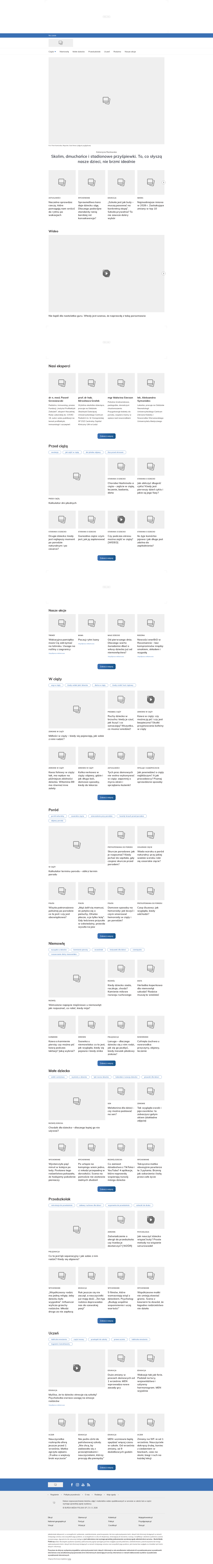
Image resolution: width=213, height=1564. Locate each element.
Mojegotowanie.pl (145, 1517)
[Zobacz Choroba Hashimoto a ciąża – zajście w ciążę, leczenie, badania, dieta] (121, 467)
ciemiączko (137, 950)
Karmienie (53, 1037)
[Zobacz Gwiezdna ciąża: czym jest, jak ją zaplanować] (91, 520)
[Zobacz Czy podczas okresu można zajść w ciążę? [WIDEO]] (121, 520)
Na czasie (52, 35)
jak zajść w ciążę (72, 452)
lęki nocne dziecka (101, 1077)
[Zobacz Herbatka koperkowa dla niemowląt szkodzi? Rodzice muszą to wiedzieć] (150, 969)
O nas (87, 1494)
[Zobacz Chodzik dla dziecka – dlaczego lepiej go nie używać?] (77, 1101)
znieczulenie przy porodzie (102, 816)
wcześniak (99, 950)
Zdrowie (82, 1037)
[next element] (163, 197)
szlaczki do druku (143, 1205)
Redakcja (98, 1494)
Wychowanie (84, 198)
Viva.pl (50, 1525)
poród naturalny (57, 816)
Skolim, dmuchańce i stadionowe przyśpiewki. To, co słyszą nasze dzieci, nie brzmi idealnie (106, 158)
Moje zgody (111, 1494)
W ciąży (52, 867)
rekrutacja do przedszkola (61, 1205)
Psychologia (143, 1232)
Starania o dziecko (117, 479)
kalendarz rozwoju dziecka (126, 1077)
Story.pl (141, 1525)
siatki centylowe (58, 1077)
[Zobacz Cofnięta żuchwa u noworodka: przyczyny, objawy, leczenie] (150, 1025)
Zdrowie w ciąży (56, 732)
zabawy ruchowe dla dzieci (90, 1205)
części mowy (79, 1339)
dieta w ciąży (100, 685)
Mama (80, 635)
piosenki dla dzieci (151, 1077)
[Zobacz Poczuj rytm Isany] (91, 623)
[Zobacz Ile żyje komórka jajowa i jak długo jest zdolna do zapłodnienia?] (150, 520)
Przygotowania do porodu (120, 847)
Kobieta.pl (112, 1517)
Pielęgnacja (113, 1037)
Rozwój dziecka (56, 1123)
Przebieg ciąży (114, 712)
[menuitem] (52, 51)
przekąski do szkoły (99, 1339)
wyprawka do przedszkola (118, 1205)
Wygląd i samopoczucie (148, 768)
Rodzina (141, 635)
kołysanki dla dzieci (118, 950)
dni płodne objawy (93, 452)
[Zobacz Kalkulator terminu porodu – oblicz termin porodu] (77, 845)
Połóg (51, 903)
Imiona (140, 198)
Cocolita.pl (112, 1525)
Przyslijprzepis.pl (145, 1521)
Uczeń (51, 1435)
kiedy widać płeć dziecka (78, 685)
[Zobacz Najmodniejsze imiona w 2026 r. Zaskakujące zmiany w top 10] (150, 182)
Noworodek (142, 1037)
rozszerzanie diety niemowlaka (64, 954)
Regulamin (54, 1494)
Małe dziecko (114, 635)
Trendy (52, 635)
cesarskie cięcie (77, 816)
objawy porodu (57, 821)
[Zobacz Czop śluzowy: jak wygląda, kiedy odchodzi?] (150, 891)
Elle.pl (50, 1517)
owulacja (54, 452)
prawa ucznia (119, 1339)
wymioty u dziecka (79, 1077)
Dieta (139, 981)
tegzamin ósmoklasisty (60, 1344)
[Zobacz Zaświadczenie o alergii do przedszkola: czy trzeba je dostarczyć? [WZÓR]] (121, 1220)
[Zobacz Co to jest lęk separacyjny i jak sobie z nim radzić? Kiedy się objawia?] (77, 1230)
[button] (106, 436)
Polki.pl (111, 1521)
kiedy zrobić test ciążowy (123, 685)
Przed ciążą (54, 499)
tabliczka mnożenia (59, 1339)
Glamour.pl (82, 1517)
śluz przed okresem (116, 452)
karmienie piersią (80, 950)
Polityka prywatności (72, 1494)
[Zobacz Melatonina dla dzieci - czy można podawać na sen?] (121, 1091)
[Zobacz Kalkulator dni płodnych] (77, 477)
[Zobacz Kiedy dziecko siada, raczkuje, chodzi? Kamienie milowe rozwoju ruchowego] (121, 969)
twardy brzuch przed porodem (131, 816)
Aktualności (55, 198)
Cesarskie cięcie (144, 847)
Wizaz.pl (81, 1525)
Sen (109, 1103)
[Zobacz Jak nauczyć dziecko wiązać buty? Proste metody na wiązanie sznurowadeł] (150, 1220)
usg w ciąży (56, 685)
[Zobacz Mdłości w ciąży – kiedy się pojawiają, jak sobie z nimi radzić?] (77, 709)
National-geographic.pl (57, 1521)
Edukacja (112, 198)
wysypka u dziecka (59, 950)
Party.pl (81, 1521)
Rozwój (52, 1001)
